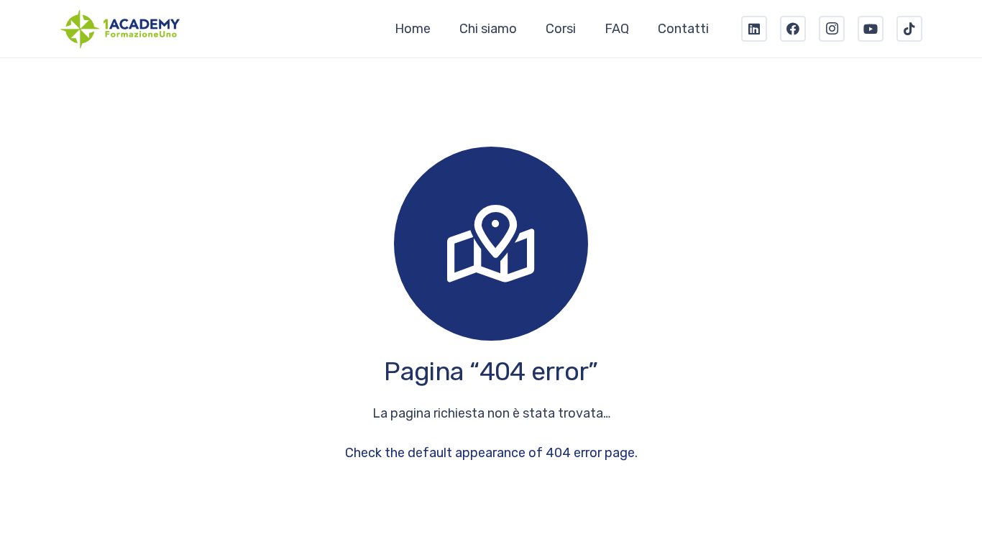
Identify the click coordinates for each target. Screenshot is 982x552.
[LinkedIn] (754, 29)
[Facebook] (793, 29)
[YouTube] (871, 29)
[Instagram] (832, 29)
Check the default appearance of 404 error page (490, 453)
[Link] (120, 28)
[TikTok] (909, 29)
